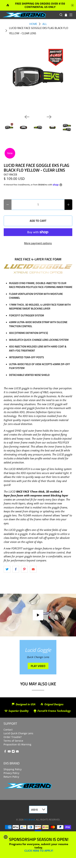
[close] (5, 837)
